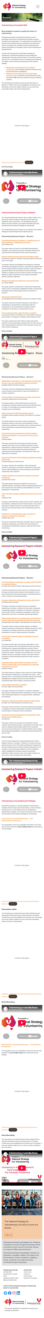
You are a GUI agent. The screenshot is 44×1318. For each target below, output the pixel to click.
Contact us (27, 1274)
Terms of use (27, 1272)
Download (29, 162)
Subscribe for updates (30, 1278)
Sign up (9, 1235)
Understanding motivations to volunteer (14, 684)
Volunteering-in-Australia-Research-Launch (13, 162)
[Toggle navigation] (38, 6)
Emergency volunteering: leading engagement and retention (21, 701)
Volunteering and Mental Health (12, 297)
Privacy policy (28, 1276)
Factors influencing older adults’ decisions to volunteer (19, 313)
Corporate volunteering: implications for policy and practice (21, 600)
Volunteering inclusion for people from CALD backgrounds (20, 281)
